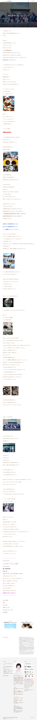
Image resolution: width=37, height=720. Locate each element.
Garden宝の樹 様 (23, 650)
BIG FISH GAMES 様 (25, 639)
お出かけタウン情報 (27, 685)
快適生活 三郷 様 (21, 649)
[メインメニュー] (28, 1)
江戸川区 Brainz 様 (23, 652)
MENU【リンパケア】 (6, 607)
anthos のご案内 (5, 600)
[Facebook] (31, 1)
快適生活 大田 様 (31, 648)
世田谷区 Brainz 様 (29, 652)
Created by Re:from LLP (9, 718)
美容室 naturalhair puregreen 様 (23, 637)
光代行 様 (30, 641)
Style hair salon (26, 686)
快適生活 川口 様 (27, 649)
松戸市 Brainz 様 (30, 653)
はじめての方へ (5, 605)
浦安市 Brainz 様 (25, 653)
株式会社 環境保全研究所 (27, 679)
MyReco (31, 685)
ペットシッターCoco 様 (27, 642)
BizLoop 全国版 (27, 681)
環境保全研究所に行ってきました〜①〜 (9, 59)
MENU (4, 602)
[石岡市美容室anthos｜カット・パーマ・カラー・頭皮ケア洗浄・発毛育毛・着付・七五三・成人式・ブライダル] (7, 1)
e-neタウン (28, 684)
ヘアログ (30, 686)
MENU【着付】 (5, 612)
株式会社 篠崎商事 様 (23, 640)
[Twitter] (33, 1)
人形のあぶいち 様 (30, 640)
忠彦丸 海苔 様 (22, 646)
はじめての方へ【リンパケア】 (8, 609)
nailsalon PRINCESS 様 (27, 638)
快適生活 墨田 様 (25, 648)
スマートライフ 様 (27, 651)
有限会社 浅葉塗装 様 (23, 647)
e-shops (25, 684)
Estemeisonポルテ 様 (25, 643)
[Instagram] (34, 1)
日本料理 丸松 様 (25, 641)
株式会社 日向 (28, 680)
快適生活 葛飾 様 (29, 647)
